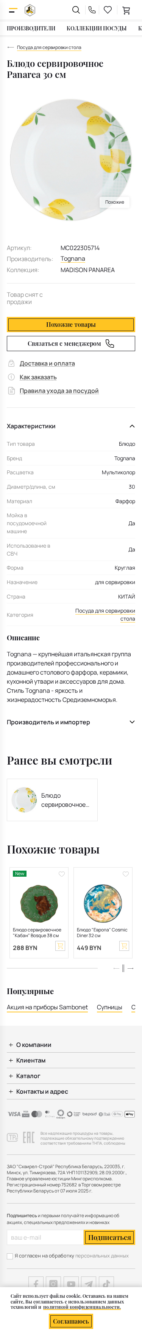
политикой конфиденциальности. (82, 1307)
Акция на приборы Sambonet (47, 1007)
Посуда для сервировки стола (105, 614)
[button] (130, 968)
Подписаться (109, 1237)
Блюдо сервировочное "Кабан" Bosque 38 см (37, 933)
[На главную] (30, 10)
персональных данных (102, 1255)
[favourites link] (108, 10)
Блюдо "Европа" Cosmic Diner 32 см (102, 933)
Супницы (109, 1007)
